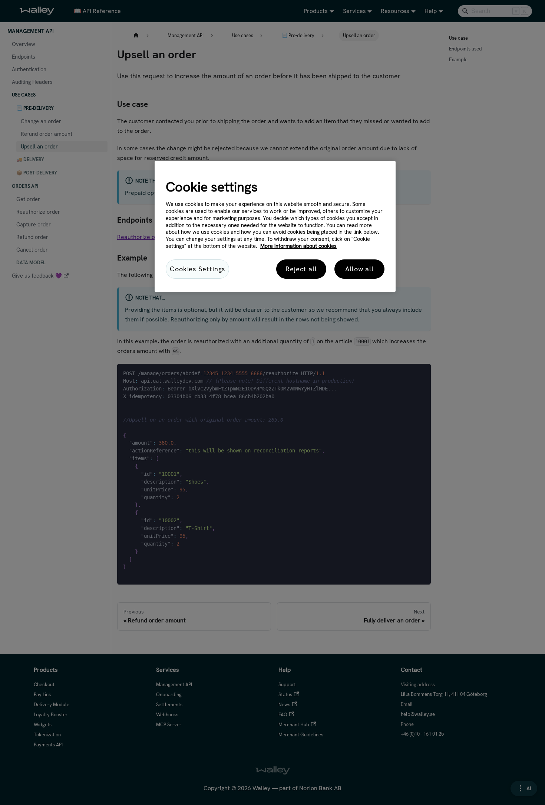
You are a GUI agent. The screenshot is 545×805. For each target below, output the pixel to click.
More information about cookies (298, 246)
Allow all (359, 269)
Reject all (301, 269)
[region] (275, 226)
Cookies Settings (197, 269)
